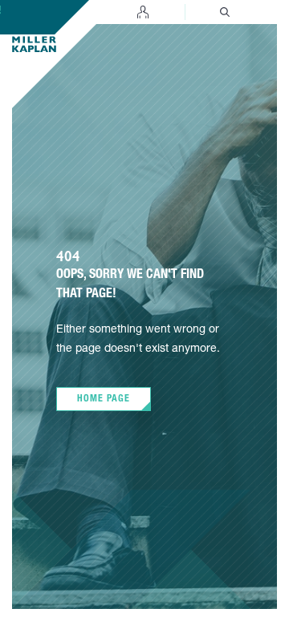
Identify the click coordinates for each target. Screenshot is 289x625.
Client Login (143, 12)
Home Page (103, 399)
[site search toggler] (225, 12)
